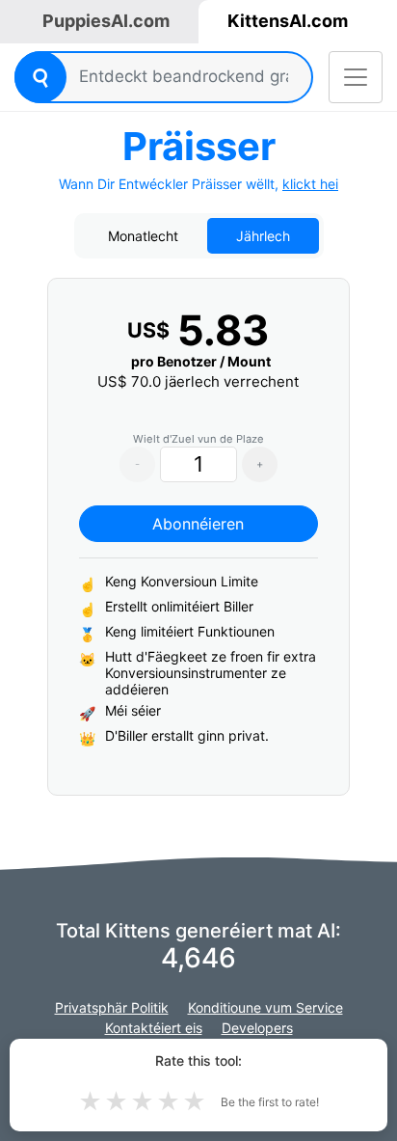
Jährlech (263, 236)
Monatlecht (143, 236)
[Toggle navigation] (356, 77)
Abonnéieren (198, 523)
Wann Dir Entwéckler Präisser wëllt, (198, 184)
